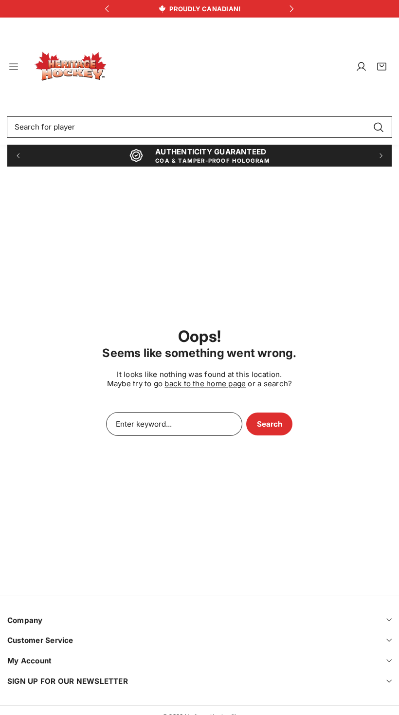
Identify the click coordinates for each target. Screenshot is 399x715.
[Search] (378, 127)
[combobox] (199, 127)
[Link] (70, 67)
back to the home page (205, 383)
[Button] (107, 9)
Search (269, 424)
